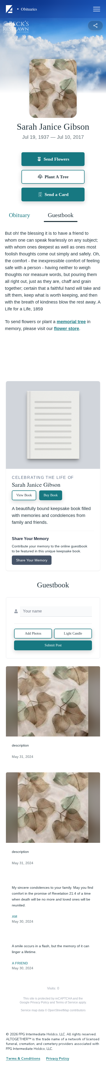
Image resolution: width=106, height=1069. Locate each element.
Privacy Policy (39, 1002)
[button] (53, 701)
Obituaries (29, 9)
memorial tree (71, 321)
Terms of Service (67, 1002)
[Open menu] (96, 9)
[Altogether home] (10, 9)
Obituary (19, 215)
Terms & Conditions (23, 1058)
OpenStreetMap (58, 1010)
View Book (24, 495)
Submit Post (53, 645)
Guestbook (60, 215)
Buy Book (51, 495)
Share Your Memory (31, 560)
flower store (66, 328)
